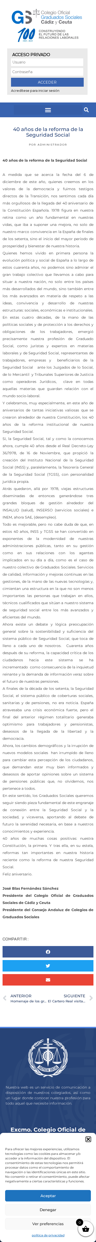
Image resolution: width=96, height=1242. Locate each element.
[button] (88, 1139)
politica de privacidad (48, 1235)
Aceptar (48, 1195)
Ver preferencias (48, 1223)
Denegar (48, 1209)
